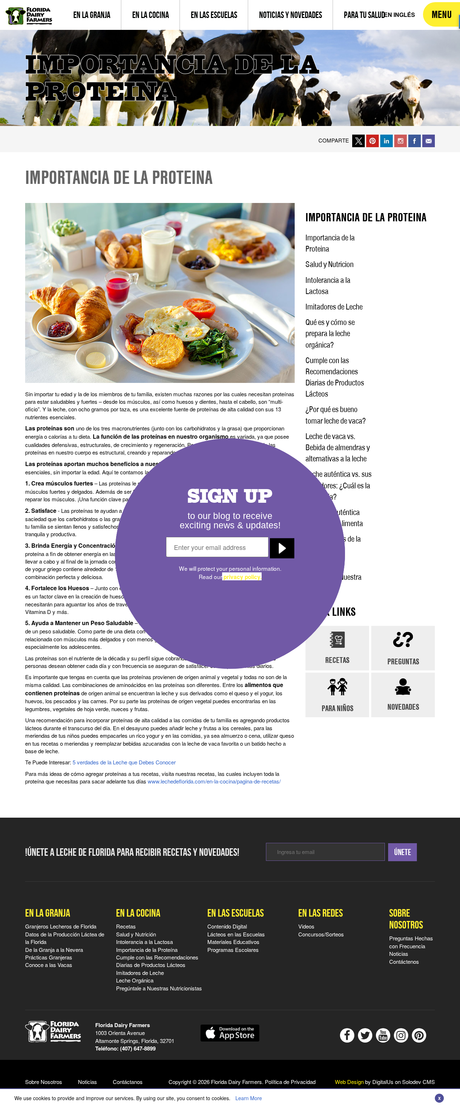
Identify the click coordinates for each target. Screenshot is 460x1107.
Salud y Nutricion (329, 264)
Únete (402, 852)
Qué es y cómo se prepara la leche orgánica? (330, 333)
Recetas (126, 926)
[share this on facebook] (414, 140)
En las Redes (320, 913)
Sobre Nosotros (406, 919)
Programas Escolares (233, 949)
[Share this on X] (358, 140)
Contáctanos (128, 1081)
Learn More (248, 1098)
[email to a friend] (428, 140)
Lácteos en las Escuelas (236, 934)
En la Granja (47, 913)
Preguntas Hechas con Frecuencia (411, 941)
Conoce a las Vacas (48, 964)
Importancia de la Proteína (147, 949)
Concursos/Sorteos (321, 934)
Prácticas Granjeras (48, 957)
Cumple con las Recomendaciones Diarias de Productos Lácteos (334, 377)
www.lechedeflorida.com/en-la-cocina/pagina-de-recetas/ (214, 781)
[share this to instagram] (400, 140)
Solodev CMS (418, 1081)
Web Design (349, 1081)
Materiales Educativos (233, 941)
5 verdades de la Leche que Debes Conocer (124, 762)
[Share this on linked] (386, 140)
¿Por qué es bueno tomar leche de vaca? (335, 415)
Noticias (398, 953)
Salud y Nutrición (136, 934)
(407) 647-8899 (138, 1048)
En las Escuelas (235, 913)
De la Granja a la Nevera (54, 949)
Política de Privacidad (290, 1081)
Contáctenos (404, 961)
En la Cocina (138, 913)
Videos (306, 926)
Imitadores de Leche (334, 306)
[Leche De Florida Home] (29, 11)
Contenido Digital (227, 926)
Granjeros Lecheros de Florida (60, 926)
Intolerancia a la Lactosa (327, 286)
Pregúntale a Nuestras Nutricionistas (159, 988)
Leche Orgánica (134, 980)
